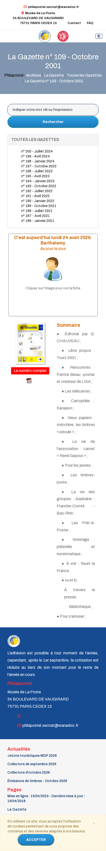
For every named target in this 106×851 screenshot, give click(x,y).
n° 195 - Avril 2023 (35, 176)
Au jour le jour (53, 248)
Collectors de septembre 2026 (31, 764)
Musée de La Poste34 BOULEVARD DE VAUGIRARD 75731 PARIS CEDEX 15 (38, 18)
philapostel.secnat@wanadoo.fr (53, 7)
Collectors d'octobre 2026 (28, 772)
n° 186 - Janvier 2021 (37, 221)
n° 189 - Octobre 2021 (38, 206)
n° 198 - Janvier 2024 (37, 161)
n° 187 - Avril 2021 (35, 216)
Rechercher (53, 122)
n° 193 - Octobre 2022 (38, 186)
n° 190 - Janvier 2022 (37, 201)
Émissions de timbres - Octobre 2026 (37, 781)
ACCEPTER (36, 840)
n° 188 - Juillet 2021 (37, 211)
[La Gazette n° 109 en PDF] (21, 380)
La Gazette (16, 809)
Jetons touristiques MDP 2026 (32, 756)
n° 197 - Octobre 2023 (38, 166)
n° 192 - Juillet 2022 (37, 191)
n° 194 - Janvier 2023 (37, 181)
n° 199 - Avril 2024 (35, 156)
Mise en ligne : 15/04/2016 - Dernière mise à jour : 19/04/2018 (46, 798)
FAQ (90, 23)
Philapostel (13, 75)
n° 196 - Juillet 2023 (37, 171)
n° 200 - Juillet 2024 (37, 151)
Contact (74, 23)
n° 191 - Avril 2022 (35, 196)
